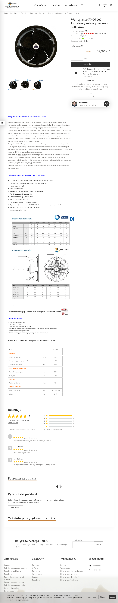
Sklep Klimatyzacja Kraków (47, 5)
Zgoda (112, 597)
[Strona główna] (12, 5)
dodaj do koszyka (90, 64)
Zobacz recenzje (100, 33)
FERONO (83, 36)
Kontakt (7, 565)
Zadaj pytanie (15, 508)
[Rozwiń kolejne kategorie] (82, 5)
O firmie (35, 568)
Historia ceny (76, 46)
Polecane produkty (22, 478)
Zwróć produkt (10, 591)
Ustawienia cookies (11, 588)
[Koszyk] (105, 5)
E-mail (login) (77, 540)
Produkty (35, 565)
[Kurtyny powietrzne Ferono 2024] (64, 312)
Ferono (24, 122)
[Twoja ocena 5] (93, 34)
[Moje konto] (111, 5)
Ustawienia (92, 597)
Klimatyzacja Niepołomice (70, 577)
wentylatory (22, 155)
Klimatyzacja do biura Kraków (71, 571)
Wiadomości (37, 574)
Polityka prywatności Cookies (15, 568)
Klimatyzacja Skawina (68, 574)
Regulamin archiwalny (12, 571)
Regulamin (8, 574)
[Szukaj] (99, 5)
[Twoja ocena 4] (91, 34)
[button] (37, 48)
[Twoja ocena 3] (89, 34)
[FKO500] (41, 259)
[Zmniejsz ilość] (81, 58)
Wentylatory (71, 5)
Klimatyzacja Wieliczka (69, 580)
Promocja (36, 571)
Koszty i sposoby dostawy (14, 582)
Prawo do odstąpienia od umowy (14, 578)
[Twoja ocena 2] (87, 34)
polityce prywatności (20, 600)
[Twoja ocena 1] (85, 34)
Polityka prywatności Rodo (14, 585)
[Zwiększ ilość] (73, 58)
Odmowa (103, 597)
